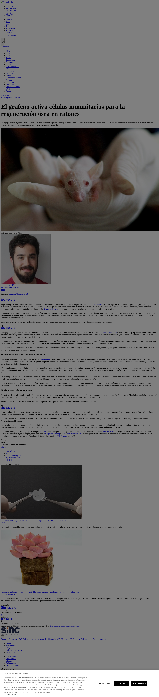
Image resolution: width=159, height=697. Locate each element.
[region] (79, 683)
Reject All (121, 683)
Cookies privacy (10, 694)
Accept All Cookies (139, 683)
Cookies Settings (104, 683)
